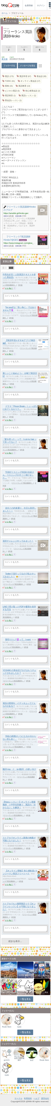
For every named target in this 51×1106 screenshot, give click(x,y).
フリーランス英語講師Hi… (14, 681)
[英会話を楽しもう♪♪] (25, 987)
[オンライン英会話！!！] (42, 987)
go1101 (7, 1060)
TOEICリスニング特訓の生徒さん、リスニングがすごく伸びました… (18, 475)
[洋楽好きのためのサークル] (9, 987)
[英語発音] (9, 96)
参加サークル (40, 48)
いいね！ (9, 288)
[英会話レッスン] (12, 100)
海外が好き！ (9, 977)
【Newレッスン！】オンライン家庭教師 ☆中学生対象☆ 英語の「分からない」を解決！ (19, 805)
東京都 (5, 59)
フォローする (9, 65)
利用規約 (28, 1098)
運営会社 (45, 1098)
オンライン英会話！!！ (42, 993)
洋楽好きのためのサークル (8, 993)
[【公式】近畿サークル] (42, 970)
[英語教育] (23, 86)
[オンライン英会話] (29, 81)
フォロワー (24, 48)
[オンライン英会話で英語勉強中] (19, 1053)
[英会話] (40, 76)
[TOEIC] (9, 81)
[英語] (8, 76)
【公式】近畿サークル (42, 976)
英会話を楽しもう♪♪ (25, 994)
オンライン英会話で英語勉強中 (19, 1058)
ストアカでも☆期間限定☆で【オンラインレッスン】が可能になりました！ (19, 906)
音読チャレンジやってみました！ (18, 541)
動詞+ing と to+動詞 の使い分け (19, 769)
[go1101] (6, 1053)
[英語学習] (24, 76)
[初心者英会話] (31, 91)
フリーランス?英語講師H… (22, 483)
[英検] (8, 86)
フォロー (8, 48)
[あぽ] (31, 1053)
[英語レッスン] (27, 96)
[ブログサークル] (10, 5)
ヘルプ (36, 1098)
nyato (19, 1027)
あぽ (31, 1060)
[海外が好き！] (9, 970)
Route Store (6, 1027)
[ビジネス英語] (11, 91)
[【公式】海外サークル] (25, 970)
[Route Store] (6, 1019)
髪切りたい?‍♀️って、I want (18, 639)
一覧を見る (25, 999)
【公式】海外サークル (25, 976)
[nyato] (19, 1019)
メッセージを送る (27, 65)
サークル (18, 1098)
